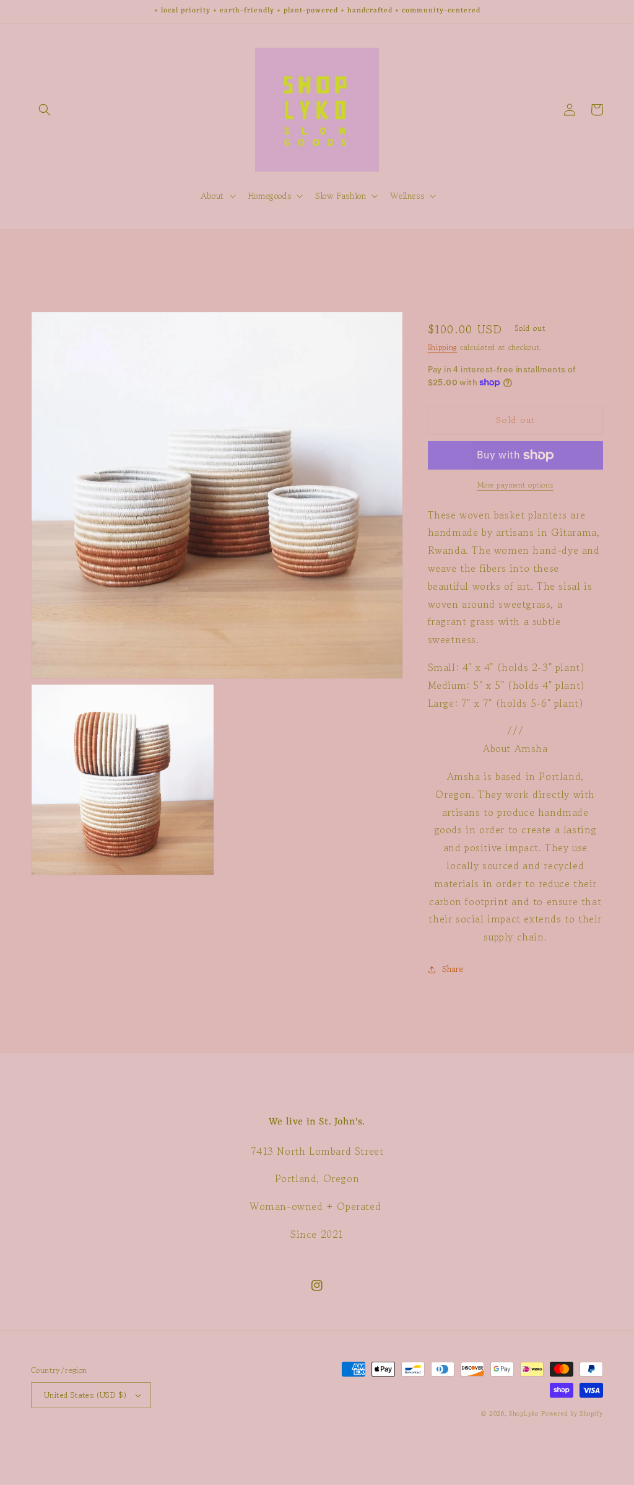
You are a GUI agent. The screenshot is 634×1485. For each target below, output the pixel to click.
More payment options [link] (515, 485)
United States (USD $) (85, 1395)
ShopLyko (524, 1413)
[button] (44, 109)
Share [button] (453, 969)
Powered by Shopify (572, 1413)
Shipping (443, 347)
